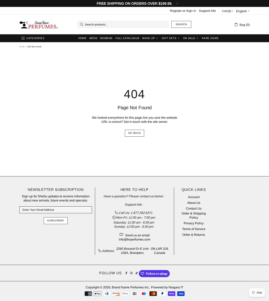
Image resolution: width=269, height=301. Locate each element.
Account (193, 197)
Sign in (191, 10)
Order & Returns (193, 234)
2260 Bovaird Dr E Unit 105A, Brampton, (132, 250)
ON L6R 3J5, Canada (159, 250)
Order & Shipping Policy (194, 215)
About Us (193, 202)
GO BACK (134, 132)
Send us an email (137, 235)
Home (22, 47)
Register (176, 10)
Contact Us (193, 208)
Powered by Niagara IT (167, 287)
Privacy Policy (194, 223)
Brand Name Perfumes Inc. (39, 24)
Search (181, 24)
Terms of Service (193, 229)
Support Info (207, 10)
